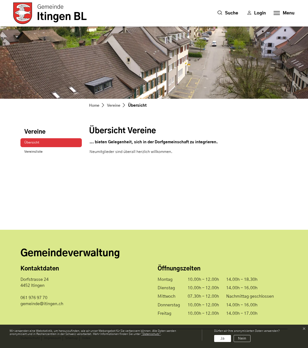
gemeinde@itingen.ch (41, 304)
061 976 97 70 (33, 298)
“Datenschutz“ (151, 334)
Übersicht (36, 144)
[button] (228, 13)
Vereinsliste (33, 151)
